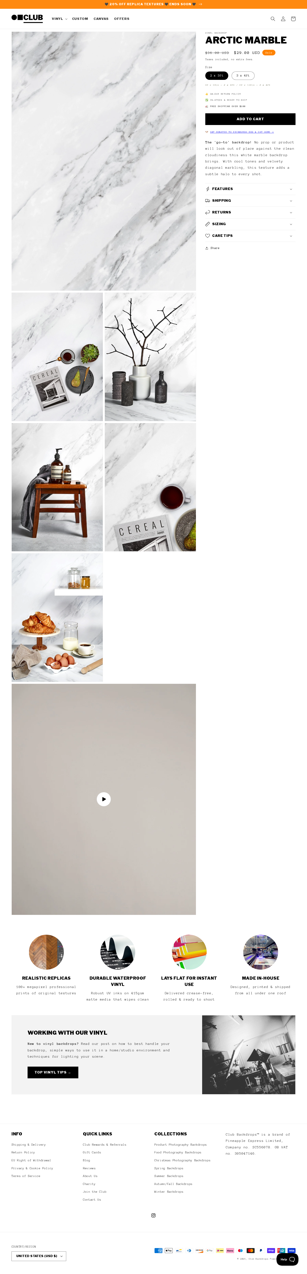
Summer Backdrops (168, 1176)
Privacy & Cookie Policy (32, 1168)
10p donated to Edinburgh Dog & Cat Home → (242, 132)
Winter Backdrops (168, 1191)
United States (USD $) (36, 1256)
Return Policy (23, 1152)
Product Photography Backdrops (180, 1144)
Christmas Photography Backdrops (182, 1160)
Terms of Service (26, 1176)
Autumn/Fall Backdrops (173, 1184)
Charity (89, 1184)
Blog (86, 1160)
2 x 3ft (216, 75)
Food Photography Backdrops (177, 1152)
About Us (90, 1176)
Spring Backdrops (168, 1168)
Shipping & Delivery (28, 1144)
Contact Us (92, 1199)
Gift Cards (92, 1152)
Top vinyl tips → (52, 1072)
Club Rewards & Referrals (104, 1144)
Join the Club (95, 1191)
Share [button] (215, 248)
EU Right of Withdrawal (31, 1160)
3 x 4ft (243, 75)
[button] (59, 19)
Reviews (89, 1168)
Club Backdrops (259, 1259)
